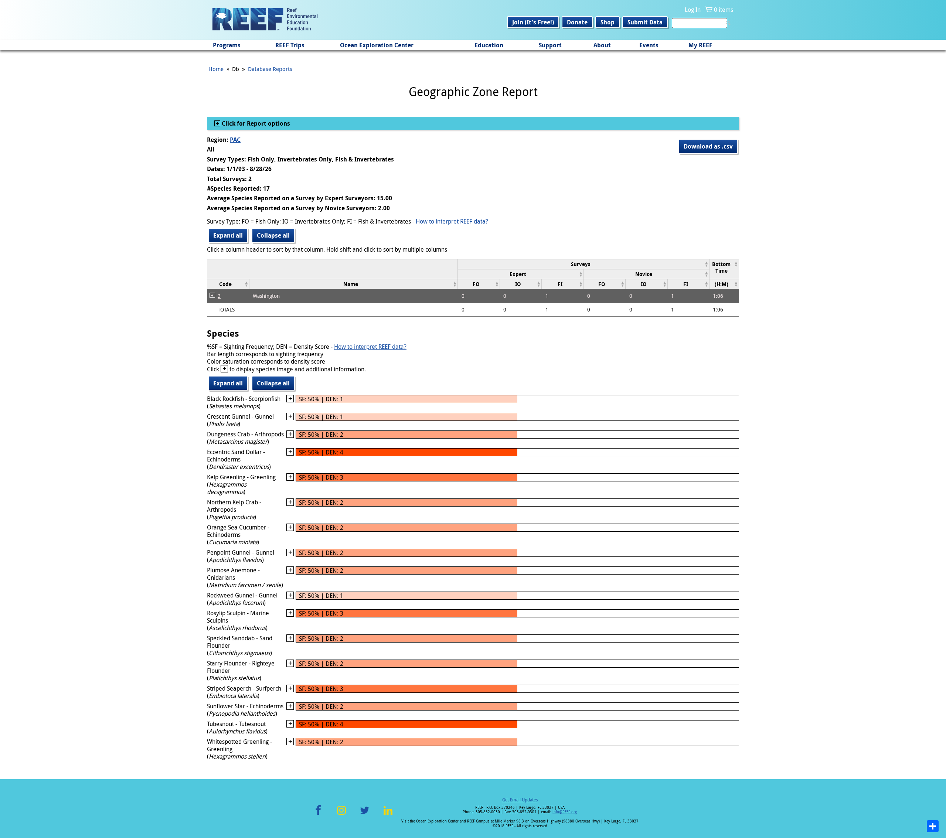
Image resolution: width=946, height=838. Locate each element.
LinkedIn (387, 814)
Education (488, 45)
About (602, 45)
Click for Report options (255, 123)
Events (649, 45)
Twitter (365, 814)
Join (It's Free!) (533, 22)
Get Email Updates (520, 800)
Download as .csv (708, 146)
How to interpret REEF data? (452, 221)
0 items (723, 10)
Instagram (341, 814)
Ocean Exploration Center (377, 45)
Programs (227, 45)
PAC (235, 140)
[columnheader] (584, 264)
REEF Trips (289, 45)
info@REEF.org (564, 812)
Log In (693, 10)
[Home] (265, 20)
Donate (577, 22)
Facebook (318, 814)
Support (550, 45)
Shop (607, 22)
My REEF (700, 45)
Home (216, 68)
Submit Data (645, 22)
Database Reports (270, 68)
